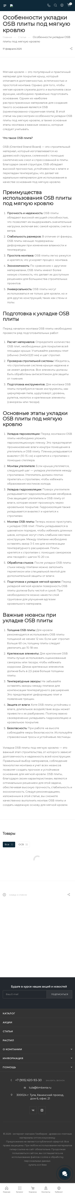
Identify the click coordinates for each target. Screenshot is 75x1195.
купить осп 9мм (38, 1164)
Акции (7, 1022)
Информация (13, 1058)
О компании (12, 1049)
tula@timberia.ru (40, 1087)
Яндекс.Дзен (42, 1110)
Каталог (9, 1013)
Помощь (9, 1067)
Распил (8, 1040)
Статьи (8, 1031)
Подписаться (59, 994)
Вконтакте (33, 1110)
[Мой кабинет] (61, 5)
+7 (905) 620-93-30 (28, 1080)
